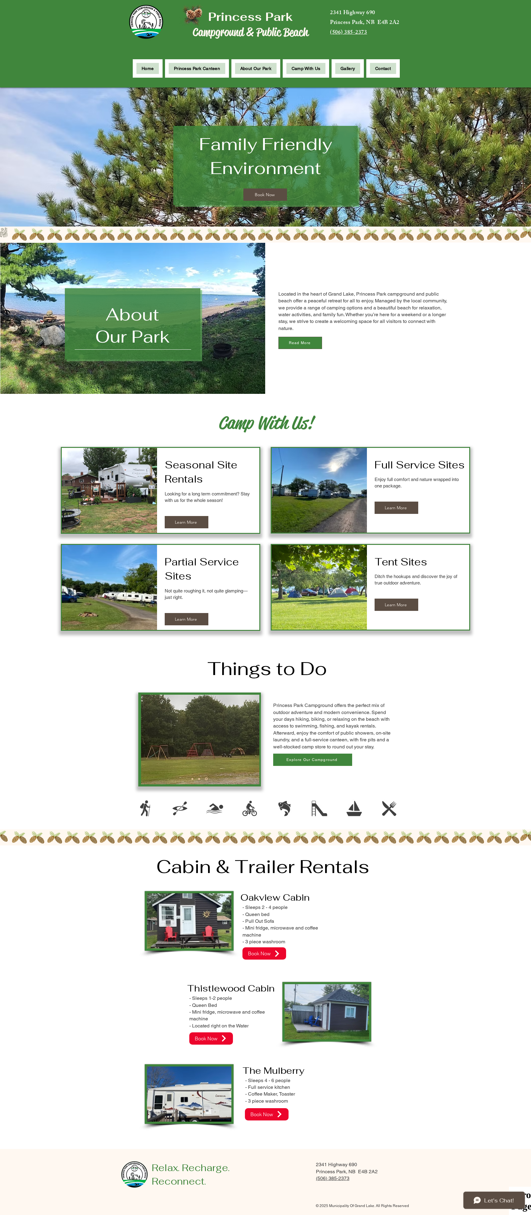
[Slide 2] (199, 779)
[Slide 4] (192, 779)
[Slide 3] (206, 779)
